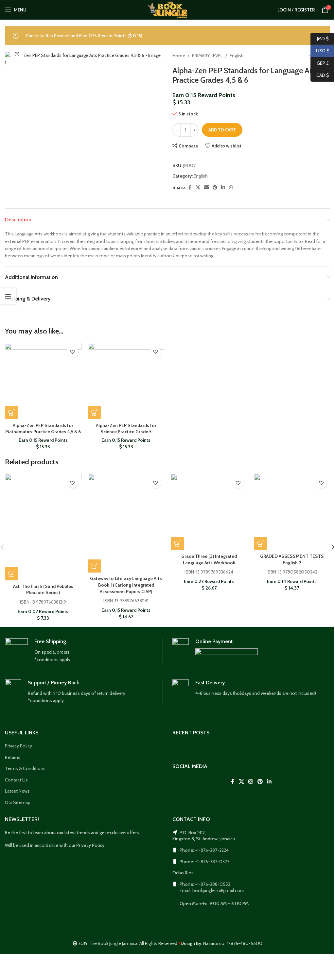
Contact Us (16, 780)
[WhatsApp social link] (231, 187)
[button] (11, 412)
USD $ (319, 50)
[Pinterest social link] (215, 187)
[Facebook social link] (190, 187)
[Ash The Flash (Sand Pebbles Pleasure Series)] (43, 527)
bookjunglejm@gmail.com (218, 890)
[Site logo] (167, 9)
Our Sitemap (17, 802)
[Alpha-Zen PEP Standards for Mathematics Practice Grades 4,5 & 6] (43, 381)
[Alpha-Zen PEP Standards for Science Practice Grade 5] (126, 381)
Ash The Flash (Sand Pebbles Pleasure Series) (43, 589)
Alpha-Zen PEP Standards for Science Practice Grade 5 (126, 428)
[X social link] (198, 187)
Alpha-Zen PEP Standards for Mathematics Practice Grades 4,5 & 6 (43, 428)
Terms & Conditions (25, 768)
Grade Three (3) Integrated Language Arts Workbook (209, 559)
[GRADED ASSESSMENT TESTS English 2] (292, 512)
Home (178, 56)
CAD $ (319, 75)
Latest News (17, 791)
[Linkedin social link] (223, 187)
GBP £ (319, 63)
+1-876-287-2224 (212, 850)
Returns (12, 757)
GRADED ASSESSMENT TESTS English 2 (292, 559)
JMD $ (319, 38)
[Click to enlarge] (17, 54)
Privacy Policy (18, 746)
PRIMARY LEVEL (207, 56)
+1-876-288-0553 (212, 884)
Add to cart (222, 129)
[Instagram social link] (250, 782)
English (237, 56)
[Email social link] (206, 187)
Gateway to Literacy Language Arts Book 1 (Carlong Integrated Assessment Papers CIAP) (126, 584)
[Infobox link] (83, 650)
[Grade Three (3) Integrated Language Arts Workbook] (209, 512)
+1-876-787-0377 (212, 862)
